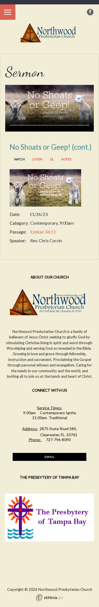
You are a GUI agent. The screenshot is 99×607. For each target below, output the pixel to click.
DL (52, 159)
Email (49, 456)
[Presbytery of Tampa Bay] (49, 540)
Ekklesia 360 (49, 598)
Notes (66, 159)
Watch (19, 159)
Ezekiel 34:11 (43, 231)
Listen (37, 159)
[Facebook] (90, 12)
